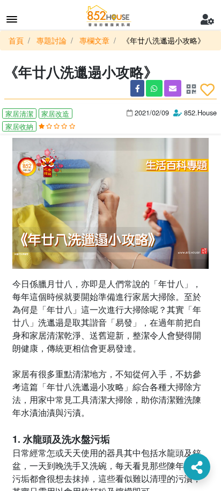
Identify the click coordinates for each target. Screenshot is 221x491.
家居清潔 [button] (19, 113)
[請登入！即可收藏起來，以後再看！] (207, 89)
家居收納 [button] (19, 126)
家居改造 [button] (55, 113)
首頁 (16, 40)
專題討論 (51, 40)
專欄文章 (94, 40)
